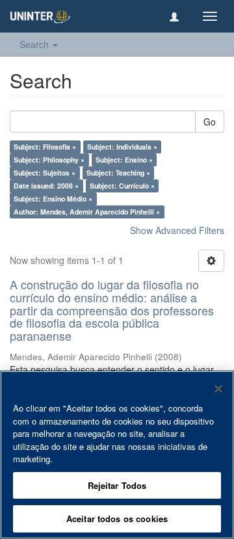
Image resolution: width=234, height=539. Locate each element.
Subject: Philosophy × (49, 159)
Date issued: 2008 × (46, 186)
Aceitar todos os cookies (117, 518)
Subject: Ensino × (124, 159)
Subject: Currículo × (122, 186)
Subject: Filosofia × (45, 146)
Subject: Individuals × (122, 146)
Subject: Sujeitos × (44, 172)
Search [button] (35, 44)
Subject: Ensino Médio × (53, 199)
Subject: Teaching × (118, 172)
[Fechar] (218, 389)
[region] (117, 455)
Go (209, 121)
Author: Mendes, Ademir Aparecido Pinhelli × (87, 212)
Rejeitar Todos (117, 485)
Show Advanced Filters (177, 230)
